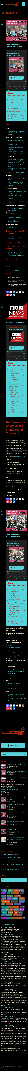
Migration (10, 906)
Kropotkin (4, 906)
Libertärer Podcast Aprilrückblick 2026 (16, 798)
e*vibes (10, 645)
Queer (11, 909)
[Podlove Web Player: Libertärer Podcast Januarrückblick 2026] (16, 85)
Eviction (4, 898)
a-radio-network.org (20, 456)
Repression (4, 912)
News (3, 909)
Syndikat (10, 917)
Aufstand (4, 893)
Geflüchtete (21, 898)
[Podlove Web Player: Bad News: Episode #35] (16, 371)
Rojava (15, 912)
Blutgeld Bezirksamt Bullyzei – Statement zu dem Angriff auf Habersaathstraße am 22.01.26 (16, 160)
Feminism (9, 898)
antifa (22, 890)
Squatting (4, 917)
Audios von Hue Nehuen (14, 665)
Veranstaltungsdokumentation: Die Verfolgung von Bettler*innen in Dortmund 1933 (16, 839)
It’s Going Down (12, 688)
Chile (18, 893)
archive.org (23, 455)
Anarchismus (17, 890)
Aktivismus (4, 890)
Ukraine (15, 917)
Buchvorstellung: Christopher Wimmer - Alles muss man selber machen (9, 789)
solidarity (10, 915)
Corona (22, 893)
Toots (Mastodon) (9, 924)
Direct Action (10, 896)
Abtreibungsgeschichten (14, 647)
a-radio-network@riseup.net (17, 451)
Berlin (8, 893)
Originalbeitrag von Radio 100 (15, 656)
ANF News (11, 227)
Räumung (4, 915)
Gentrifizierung (14, 901)
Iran (15, 904)
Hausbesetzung (9, 904)
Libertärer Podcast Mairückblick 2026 (16, 778)
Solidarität (15, 915)
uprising (20, 917)
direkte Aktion (17, 896)
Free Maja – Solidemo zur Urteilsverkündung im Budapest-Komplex (16, 197)
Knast (19, 904)
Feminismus (15, 898)
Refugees (22, 909)
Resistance (10, 912)
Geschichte (21, 901)
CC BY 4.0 (17, 270)
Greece (3, 904)
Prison (7, 909)
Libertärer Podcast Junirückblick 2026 (16, 771)
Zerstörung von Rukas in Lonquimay (17, 669)
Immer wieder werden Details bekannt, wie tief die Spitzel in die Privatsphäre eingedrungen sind (16, 254)
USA (24, 917)
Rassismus (16, 909)
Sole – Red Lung (12, 702)
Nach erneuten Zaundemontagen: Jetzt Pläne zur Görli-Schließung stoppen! (16, 132)
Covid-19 (4, 896)
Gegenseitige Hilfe (6, 901)
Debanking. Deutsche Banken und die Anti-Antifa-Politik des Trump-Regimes (16, 183)
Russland (21, 912)
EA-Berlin (10, 637)
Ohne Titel (4, 927)
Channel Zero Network (14, 683)
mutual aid (16, 906)
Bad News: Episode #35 (15, 322)
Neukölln (22, 906)
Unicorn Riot (11, 686)
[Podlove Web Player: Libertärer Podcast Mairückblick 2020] (16, 583)
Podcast (10, 650)
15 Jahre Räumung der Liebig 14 (16, 172)
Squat (20, 915)
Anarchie (10, 890)
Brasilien (13, 893)
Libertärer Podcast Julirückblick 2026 (16, 764)
